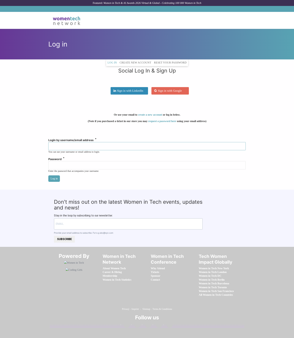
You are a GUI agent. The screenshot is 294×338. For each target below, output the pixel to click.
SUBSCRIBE (64, 239)
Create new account (135, 62)
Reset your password (170, 62)
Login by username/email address (71, 140)
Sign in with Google (170, 90)
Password (55, 159)
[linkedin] (136, 325)
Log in (113, 62)
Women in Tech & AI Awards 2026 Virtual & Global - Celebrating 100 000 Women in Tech (152, 3)
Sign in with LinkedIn (130, 90)
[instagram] (146, 325)
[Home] (68, 20)
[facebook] (125, 325)
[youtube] (168, 325)
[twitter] (157, 325)
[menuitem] (114, 268)
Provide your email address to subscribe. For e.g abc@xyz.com (83, 233)
